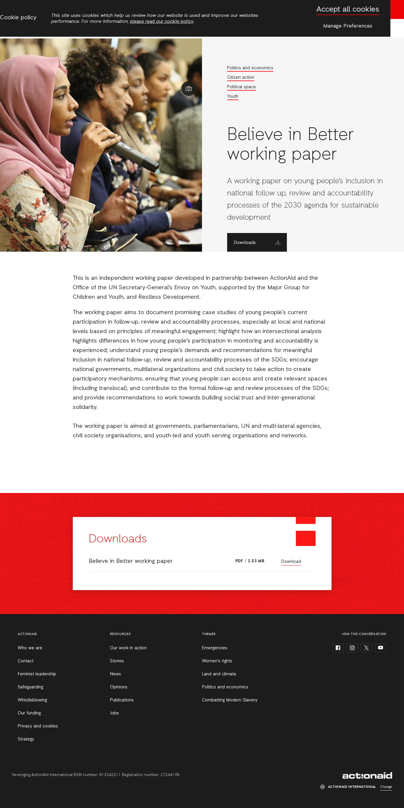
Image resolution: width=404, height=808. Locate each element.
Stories (117, 661)
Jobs (114, 713)
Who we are (30, 648)
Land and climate (219, 674)
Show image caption (188, 88)
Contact (25, 661)
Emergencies (214, 648)
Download (291, 562)
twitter (366, 647)
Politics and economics (250, 68)
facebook (338, 647)
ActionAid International (367, 775)
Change (386, 787)
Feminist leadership (37, 674)
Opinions (118, 687)
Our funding (29, 713)
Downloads (245, 243)
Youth (232, 96)
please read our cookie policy (161, 21)
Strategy (26, 739)
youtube (380, 647)
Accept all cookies (347, 9)
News (115, 674)
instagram (352, 647)
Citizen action (240, 78)
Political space (241, 87)
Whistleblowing (32, 700)
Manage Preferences (347, 26)
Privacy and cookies (38, 726)
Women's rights (217, 661)
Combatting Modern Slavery (230, 700)
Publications (122, 700)
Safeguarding (30, 687)
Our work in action (128, 648)
